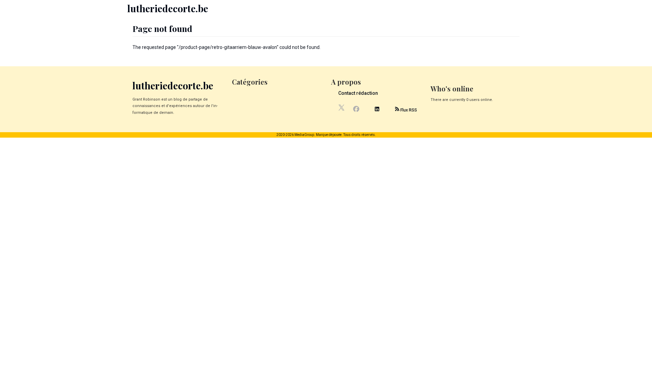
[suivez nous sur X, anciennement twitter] (342, 109)
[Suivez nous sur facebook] (356, 110)
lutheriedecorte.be (167, 8)
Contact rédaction (358, 93)
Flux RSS (408, 110)
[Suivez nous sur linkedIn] (376, 110)
